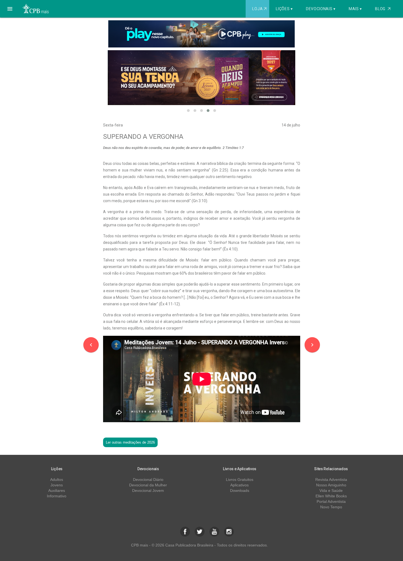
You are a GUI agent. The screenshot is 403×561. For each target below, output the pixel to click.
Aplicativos (239, 485)
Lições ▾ (284, 9)
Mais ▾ (355, 9)
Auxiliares (56, 490)
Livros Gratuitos (239, 479)
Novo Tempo (331, 507)
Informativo (56, 496)
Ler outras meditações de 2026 (130, 442)
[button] (9, 8)
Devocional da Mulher (148, 485)
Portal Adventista (331, 501)
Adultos (56, 479)
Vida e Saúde (331, 490)
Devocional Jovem (148, 490)
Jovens (56, 485)
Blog (383, 9)
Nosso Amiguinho (331, 485)
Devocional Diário (148, 479)
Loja (259, 9)
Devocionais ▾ (321, 9)
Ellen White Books (331, 496)
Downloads (239, 490)
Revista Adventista (331, 479)
